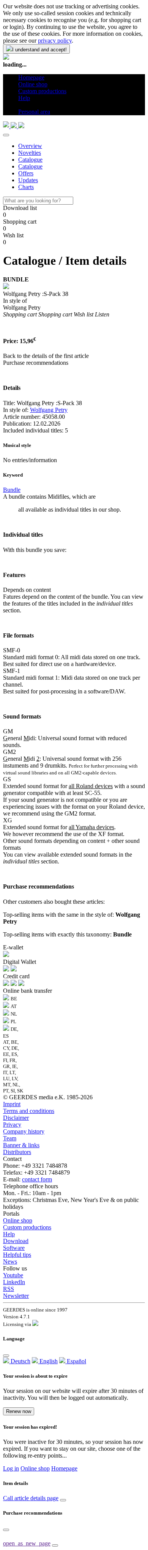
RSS (8, 1289)
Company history (23, 1131)
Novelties (29, 152)
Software (14, 1248)
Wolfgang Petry (49, 410)
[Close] (6, 135)
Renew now (18, 1411)
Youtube (13, 1275)
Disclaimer (16, 1117)
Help (9, 1234)
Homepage (64, 1468)
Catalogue (30, 159)
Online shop (17, 1220)
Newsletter (16, 1295)
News (10, 1261)
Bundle (11, 489)
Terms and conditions (28, 1111)
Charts (26, 187)
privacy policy (55, 40)
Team (9, 1138)
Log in (11, 1468)
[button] (21, 105)
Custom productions (27, 1227)
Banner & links (21, 1145)
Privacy (12, 1124)
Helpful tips (17, 1254)
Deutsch (19, 1361)
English (48, 1361)
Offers (25, 173)
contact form (37, 1179)
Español (75, 1361)
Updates (28, 180)
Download (15, 1241)
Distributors (17, 1152)
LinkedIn (14, 1282)
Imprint (11, 1104)
